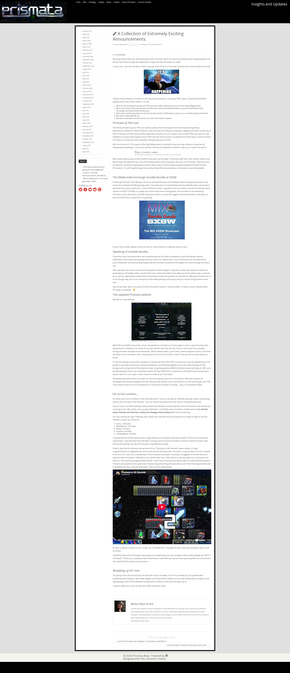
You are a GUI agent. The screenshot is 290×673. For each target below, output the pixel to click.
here (119, 551)
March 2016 (87, 85)
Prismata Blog (141, 656)
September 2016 (88, 66)
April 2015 (86, 120)
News (108, 2)
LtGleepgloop (122, 433)
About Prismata (128, 2)
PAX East (149, 105)
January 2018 (87, 44)
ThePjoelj (139, 416)
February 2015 (87, 126)
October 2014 (87, 139)
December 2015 (88, 95)
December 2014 (88, 133)
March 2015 (87, 123)
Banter (131, 44)
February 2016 (87, 88)
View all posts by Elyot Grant (140, 621)
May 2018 (86, 34)
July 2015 (86, 110)
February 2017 (87, 50)
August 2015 (87, 107)
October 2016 (87, 63)
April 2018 (86, 37)
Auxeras (119, 431)
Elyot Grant (158, 44)
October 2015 (87, 101)
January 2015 (87, 129)
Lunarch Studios (144, 2)
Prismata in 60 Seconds (133, 402)
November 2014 (88, 136)
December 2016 (88, 56)
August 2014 (87, 145)
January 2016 (87, 91)
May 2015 (86, 117)
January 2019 (87, 31)
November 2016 (88, 60)
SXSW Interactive (155, 108)
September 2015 (88, 104)
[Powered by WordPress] (166, 655)
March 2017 (87, 47)
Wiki (84, 2)
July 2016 (86, 72)
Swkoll (119, 428)
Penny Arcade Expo (125, 127)
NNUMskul (121, 426)
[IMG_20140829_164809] (146, 152)
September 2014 (88, 142)
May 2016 (86, 79)
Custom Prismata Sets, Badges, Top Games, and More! (140, 641)
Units (78, 2)
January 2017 (87, 53)
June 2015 (86, 114)
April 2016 (86, 82)
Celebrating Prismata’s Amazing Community (188, 645)
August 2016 (87, 69)
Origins (117, 2)
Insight (101, 2)
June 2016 (86, 76)
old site (172, 348)
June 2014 (86, 152)
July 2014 (86, 149)
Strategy (92, 2)
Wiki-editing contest (190, 398)
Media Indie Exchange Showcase (187, 182)
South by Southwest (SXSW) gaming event (131, 185)
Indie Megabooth (192, 105)
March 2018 (87, 41)
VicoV (118, 423)
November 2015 (88, 98)
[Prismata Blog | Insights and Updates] (33, 11)
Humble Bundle (190, 185)
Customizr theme (155, 658)
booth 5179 (127, 144)
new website (131, 115)
